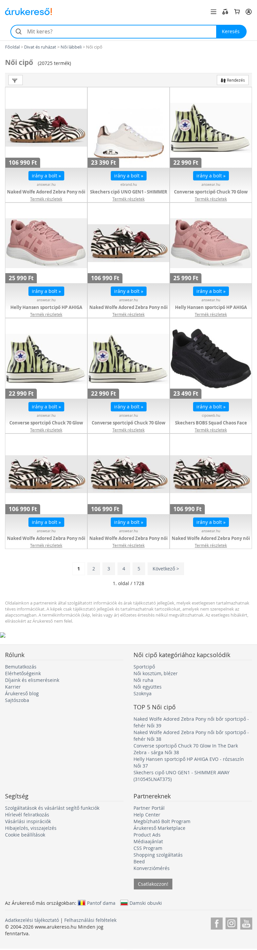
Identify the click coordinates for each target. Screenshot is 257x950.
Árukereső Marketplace (159, 828)
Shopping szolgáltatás (158, 855)
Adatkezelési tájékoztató (32, 920)
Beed (139, 861)
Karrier (13, 687)
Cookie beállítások (25, 835)
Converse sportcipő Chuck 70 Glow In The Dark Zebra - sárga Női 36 (128, 426)
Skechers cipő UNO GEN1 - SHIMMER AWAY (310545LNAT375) (128, 195)
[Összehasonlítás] (225, 11)
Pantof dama (101, 903)
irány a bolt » (46, 175)
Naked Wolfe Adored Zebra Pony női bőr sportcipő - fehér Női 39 (46, 195)
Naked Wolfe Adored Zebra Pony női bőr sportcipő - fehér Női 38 (128, 310)
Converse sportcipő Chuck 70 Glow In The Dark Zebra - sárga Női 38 (211, 195)
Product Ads (147, 835)
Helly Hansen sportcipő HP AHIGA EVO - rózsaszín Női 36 (211, 310)
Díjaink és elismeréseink (32, 680)
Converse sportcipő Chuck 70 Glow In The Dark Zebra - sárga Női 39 (46, 426)
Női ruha (143, 680)
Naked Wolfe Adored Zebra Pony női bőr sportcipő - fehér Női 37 (128, 541)
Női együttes (148, 687)
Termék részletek (46, 199)
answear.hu (46, 184)
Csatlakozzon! (153, 884)
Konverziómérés (152, 868)
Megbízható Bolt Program (162, 821)
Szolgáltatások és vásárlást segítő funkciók (52, 808)
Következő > (166, 568)
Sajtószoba (17, 700)
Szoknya (143, 693)
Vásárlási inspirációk (28, 821)
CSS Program (148, 848)
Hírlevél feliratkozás (27, 814)
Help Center (147, 814)
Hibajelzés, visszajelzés (31, 828)
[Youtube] (246, 922)
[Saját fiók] (248, 11)
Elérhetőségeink (23, 673)
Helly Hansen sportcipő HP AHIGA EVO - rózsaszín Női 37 (46, 310)
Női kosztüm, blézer (156, 673)
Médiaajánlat (148, 841)
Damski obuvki (146, 903)
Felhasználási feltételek (90, 920)
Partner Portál (149, 808)
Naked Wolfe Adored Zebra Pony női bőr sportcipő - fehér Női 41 (211, 541)
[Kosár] (237, 11)
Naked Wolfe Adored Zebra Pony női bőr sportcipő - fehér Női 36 (46, 541)
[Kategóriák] (213, 11)
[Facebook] (217, 922)
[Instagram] (231, 922)
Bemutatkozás (20, 666)
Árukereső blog (22, 693)
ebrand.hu (128, 184)
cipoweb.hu (211, 415)
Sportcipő (144, 666)
